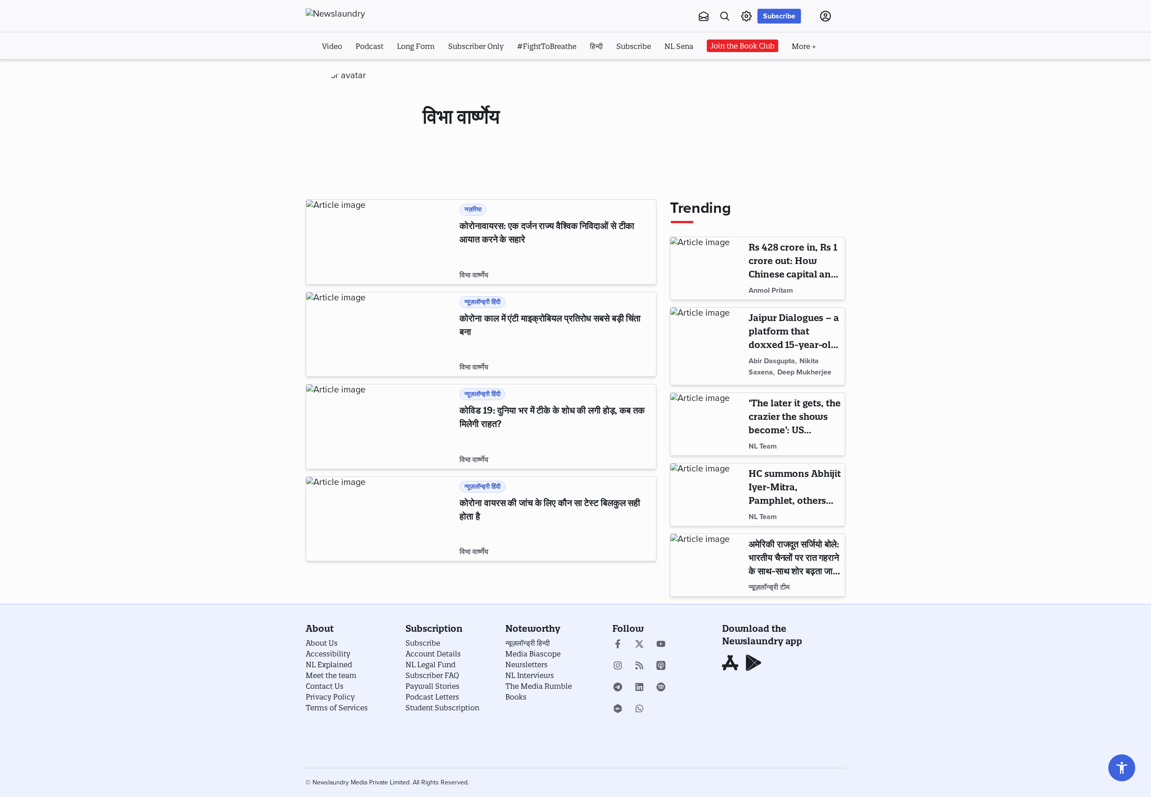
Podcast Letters (432, 696)
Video (332, 46)
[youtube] (660, 644)
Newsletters (526, 664)
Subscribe (779, 16)
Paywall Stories (433, 686)
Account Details (433, 653)
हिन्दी (596, 46)
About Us (322, 642)
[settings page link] (746, 16)
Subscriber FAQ (432, 675)
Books (515, 696)
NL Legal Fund (430, 664)
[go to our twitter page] (639, 644)
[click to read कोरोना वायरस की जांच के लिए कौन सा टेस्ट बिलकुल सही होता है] (381, 519)
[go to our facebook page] (617, 644)
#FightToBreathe (546, 46)
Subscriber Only (476, 46)
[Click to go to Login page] (825, 16)
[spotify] (660, 688)
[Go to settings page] (1121, 767)
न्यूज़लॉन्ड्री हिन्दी (527, 642)
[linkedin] (639, 688)
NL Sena (679, 46)
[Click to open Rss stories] (639, 666)
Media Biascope (533, 653)
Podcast (370, 46)
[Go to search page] (725, 16)
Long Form (416, 46)
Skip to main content (350, 71)
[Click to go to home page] (355, 14)
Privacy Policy (330, 696)
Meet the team (331, 675)
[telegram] (617, 688)
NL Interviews (529, 675)
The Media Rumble (538, 686)
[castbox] (617, 709)
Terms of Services (337, 707)
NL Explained (329, 664)
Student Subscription (442, 707)
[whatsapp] (639, 709)
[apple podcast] (660, 666)
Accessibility (328, 653)
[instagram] (617, 666)
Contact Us (325, 686)
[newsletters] (703, 16)
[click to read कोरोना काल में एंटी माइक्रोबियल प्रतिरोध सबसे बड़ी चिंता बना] (381, 334)
